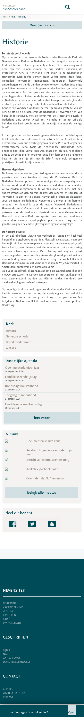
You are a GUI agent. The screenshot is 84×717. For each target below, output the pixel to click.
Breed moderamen (18, 342)
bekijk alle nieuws (41, 492)
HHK (5, 16)
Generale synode (17, 336)
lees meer (42, 417)
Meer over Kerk (40, 25)
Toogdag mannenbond (20, 396)
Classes (11, 348)
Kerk (13, 16)
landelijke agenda (21, 360)
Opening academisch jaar (22, 369)
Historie (22, 16)
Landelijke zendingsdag (21, 378)
